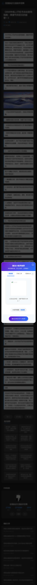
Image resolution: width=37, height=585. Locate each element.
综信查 (11, 273)
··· (32, 273)
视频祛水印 (28, 273)
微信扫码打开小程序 (18, 319)
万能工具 (19, 273)
